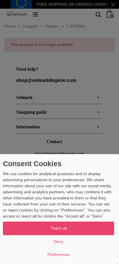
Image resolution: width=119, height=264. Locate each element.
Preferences (58, 254)
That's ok (58, 228)
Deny (58, 241)
